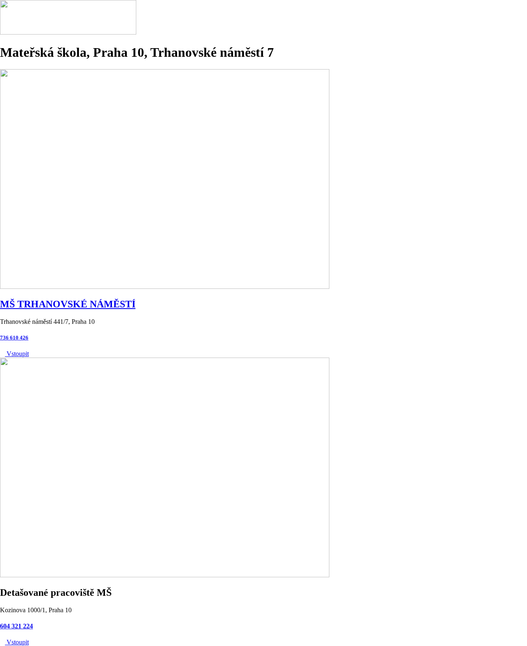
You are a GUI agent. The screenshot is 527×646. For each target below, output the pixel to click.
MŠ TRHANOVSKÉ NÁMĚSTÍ (67, 304)
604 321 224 (16, 626)
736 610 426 (14, 338)
